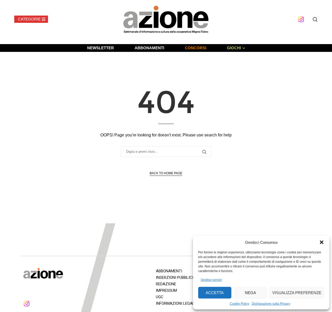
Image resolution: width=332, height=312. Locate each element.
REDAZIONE (166, 284)
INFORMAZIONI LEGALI (176, 303)
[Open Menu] (31, 19)
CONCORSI (195, 48)
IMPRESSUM (166, 290)
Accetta (215, 292)
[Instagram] (301, 19)
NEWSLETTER (100, 48)
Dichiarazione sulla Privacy (271, 304)
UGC (159, 297)
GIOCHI (234, 48)
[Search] (315, 19)
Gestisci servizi (211, 280)
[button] (321, 242)
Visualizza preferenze (296, 292)
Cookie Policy (239, 304)
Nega (250, 292)
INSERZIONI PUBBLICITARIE (179, 277)
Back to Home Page (166, 173)
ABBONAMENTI (149, 48)
